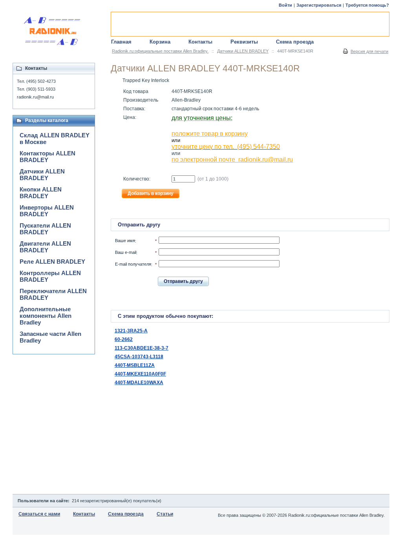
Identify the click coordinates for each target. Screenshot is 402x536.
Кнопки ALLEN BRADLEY (41, 192)
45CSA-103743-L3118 (139, 356)
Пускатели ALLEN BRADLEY (45, 228)
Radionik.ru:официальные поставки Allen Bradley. (160, 51)
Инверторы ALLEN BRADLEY (47, 210)
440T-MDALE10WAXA (139, 382)
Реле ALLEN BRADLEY (52, 261)
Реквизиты (244, 42)
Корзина (160, 42)
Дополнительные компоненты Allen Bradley (45, 316)
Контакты (200, 42)
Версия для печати (369, 51)
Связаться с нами (39, 514)
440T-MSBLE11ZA (135, 365)
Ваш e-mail (125, 252)
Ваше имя (125, 240)
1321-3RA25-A (131, 331)
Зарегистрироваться (318, 5)
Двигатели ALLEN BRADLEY (45, 246)
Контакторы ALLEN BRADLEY (47, 156)
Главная (121, 42)
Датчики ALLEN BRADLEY (243, 51)
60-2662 (124, 339)
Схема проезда (295, 42)
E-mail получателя (133, 264)
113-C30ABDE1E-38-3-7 (141, 348)
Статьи (165, 514)
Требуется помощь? (367, 5)
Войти (285, 5)
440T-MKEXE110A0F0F (140, 374)
